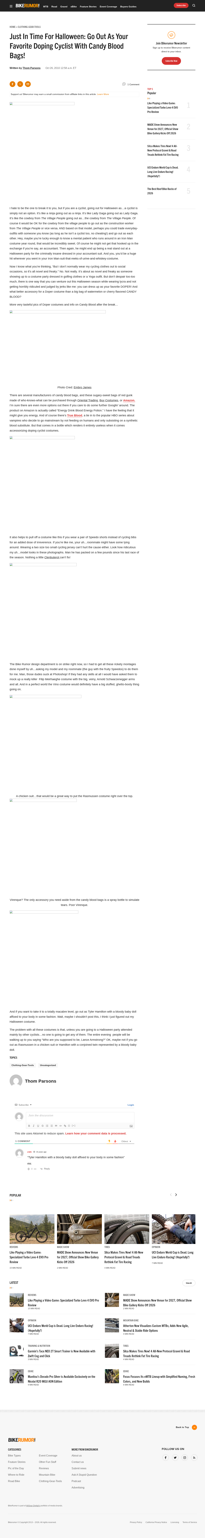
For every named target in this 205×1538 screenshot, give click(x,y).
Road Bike (14, 1481)
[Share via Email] (28, 84)
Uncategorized (48, 1065)
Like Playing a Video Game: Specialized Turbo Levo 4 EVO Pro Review (162, 107)
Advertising (78, 1487)
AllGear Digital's (33, 1506)
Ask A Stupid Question (84, 1474)
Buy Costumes (108, 400)
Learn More (103, 94)
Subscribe (181, 5)
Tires (107, 1246)
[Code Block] (60, 1126)
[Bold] (29, 1126)
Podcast (76, 1481)
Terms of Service (190, 1522)
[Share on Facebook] (12, 84)
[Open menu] (11, 6)
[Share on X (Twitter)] (20, 84)
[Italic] (33, 1126)
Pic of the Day (16, 1468)
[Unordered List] (51, 1126)
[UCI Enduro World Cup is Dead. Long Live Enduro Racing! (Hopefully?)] (174, 1229)
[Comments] (124, 84)
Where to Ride (16, 1474)
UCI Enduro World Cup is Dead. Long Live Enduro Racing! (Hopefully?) (162, 171)
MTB (45, 6)
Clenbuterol (52, 557)
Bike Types (14, 1455)
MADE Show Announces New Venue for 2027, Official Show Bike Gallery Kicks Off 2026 (162, 129)
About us (77, 1455)
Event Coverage (108, 6)
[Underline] (38, 1126)
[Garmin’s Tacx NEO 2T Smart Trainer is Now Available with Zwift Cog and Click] (17, 1351)
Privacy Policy (136, 1522)
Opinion (156, 1246)
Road (54, 6)
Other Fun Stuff (47, 1462)
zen (29, 1151)
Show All (189, 1283)
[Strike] (42, 1126)
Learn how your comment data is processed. (95, 1133)
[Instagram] (184, 1457)
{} (69, 1125)
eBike (74, 6)
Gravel (63, 6)
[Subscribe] (193, 1457)
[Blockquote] (56, 1126)
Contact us (78, 1462)
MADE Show (63, 1246)
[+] (73, 1125)
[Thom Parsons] (16, 1082)
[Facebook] (165, 1457)
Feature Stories (88, 6)
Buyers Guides (128, 6)
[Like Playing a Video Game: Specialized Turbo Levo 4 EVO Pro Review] (32, 1229)
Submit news (79, 1468)
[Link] (65, 1126)
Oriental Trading (87, 400)
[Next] (176, 1195)
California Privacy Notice (156, 1522)
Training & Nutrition (39, 1345)
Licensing (175, 1522)
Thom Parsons (32, 68)
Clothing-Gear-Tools (23, 1065)
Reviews (14, 1246)
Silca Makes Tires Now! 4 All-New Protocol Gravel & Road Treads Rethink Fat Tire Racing (163, 150)
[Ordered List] (47, 1126)
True (74, 415)
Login (130, 1105)
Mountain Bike (131, 1320)
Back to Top (182, 1427)
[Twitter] (174, 1457)
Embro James (82, 387)
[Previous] (170, 1195)
